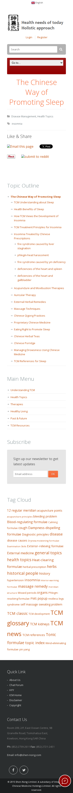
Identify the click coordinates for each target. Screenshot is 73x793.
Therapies (17, 404)
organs (42, 592)
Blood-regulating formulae (27, 522)
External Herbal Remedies (30, 302)
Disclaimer (15, 700)
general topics (48, 553)
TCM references (33, 635)
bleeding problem (45, 516)
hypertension (15, 580)
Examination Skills (16, 546)
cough (22, 528)
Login (29, 37)
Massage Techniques (27, 309)
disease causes (17, 540)
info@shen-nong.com (28, 755)
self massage (29, 604)
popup (42, 598)
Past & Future (19, 418)
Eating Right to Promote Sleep (32, 329)
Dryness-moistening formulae (43, 540)
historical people (22, 573)
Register (42, 37)
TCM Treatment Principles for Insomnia (37, 227)
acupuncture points (49, 510)
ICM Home (15, 695)
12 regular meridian (21, 510)
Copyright (15, 705)
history (44, 573)
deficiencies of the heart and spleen (39, 269)
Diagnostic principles (35, 534)
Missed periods (27, 593)
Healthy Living (19, 411)
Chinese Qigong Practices (29, 315)
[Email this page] (20, 146)
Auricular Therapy (25, 295)
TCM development (39, 614)
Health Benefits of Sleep (29, 209)
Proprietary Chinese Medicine (32, 322)
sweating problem (50, 604)
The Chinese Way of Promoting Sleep (36, 196)
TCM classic (17, 613)
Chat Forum (16, 685)
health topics (19, 559)
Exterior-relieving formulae (45, 546)
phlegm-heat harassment (33, 255)
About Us (14, 680)
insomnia (17, 123)
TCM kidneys (39, 624)
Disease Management (23, 116)
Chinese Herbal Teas (27, 336)
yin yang (24, 649)
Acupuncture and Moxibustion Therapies (39, 288)
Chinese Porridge (24, 343)
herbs (52, 566)
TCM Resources (20, 425)
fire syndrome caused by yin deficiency (41, 262)
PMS (33, 598)
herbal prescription (34, 567)
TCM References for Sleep (30, 361)
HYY (11, 690)
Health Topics (45, 116)
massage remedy (33, 586)
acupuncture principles (19, 516)
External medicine (20, 553)
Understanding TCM (23, 390)
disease (56, 534)
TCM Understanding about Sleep (34, 202)
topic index (35, 642)
